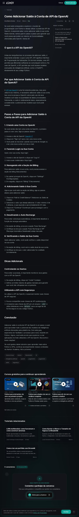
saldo (7, 362)
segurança (16, 362)
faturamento (28, 355)
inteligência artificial (11, 359)
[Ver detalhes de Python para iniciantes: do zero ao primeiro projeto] (25, 405)
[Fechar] (73, 511)
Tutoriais (9, 10)
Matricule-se (70, 3)
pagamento (32, 359)
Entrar (61, 3)
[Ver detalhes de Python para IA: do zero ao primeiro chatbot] (73, 405)
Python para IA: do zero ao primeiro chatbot (62, 395)
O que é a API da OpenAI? (63, 29)
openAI (23, 359)
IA (36, 355)
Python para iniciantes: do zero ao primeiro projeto (14, 395)
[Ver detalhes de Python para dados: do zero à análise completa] (49, 405)
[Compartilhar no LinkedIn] (65, 21)
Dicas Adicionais (60, 44)
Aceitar (66, 512)
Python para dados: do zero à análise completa (39, 395)
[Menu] (3, 3)
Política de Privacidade (40, 513)
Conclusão (58, 47)
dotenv (20, 355)
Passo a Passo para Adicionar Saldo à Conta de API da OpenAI (63, 39)
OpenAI (28, 136)
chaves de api (10, 355)
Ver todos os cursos (10, 410)
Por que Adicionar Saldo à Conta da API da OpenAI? (63, 33)
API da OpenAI (11, 90)
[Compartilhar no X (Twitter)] (73, 21)
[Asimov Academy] (10, 3)
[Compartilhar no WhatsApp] (69, 21)
